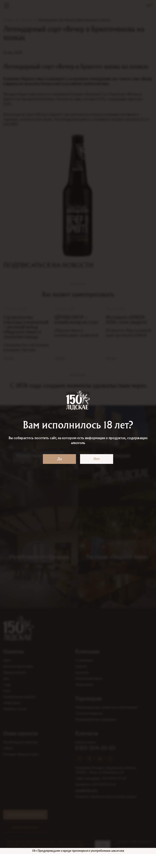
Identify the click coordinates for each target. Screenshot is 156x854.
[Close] (151, 4)
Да (59, 459)
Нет (96, 459)
